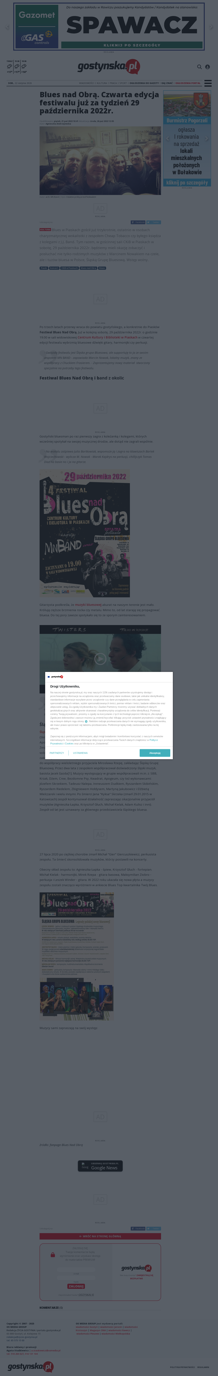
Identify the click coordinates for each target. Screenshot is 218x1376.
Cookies (69, 743)
